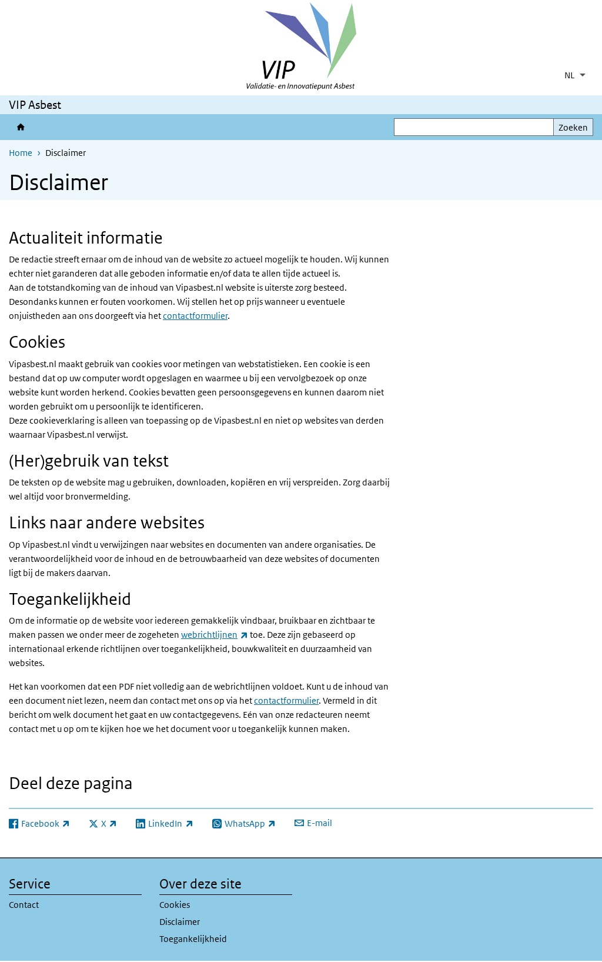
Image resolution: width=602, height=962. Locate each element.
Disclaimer (179, 921)
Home (20, 152)
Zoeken (573, 127)
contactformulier (195, 315)
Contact (24, 904)
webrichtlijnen (214, 634)
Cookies (174, 904)
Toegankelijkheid (193, 938)
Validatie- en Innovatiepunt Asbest (20, 127)
